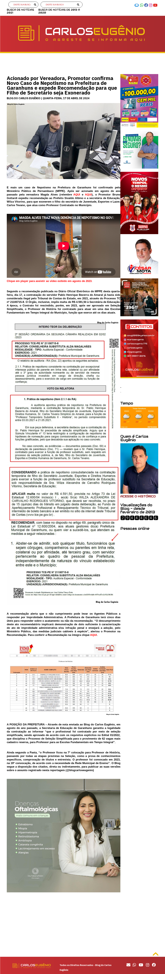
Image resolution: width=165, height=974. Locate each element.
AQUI (76, 194)
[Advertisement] (63, 924)
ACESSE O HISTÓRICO (138, 496)
